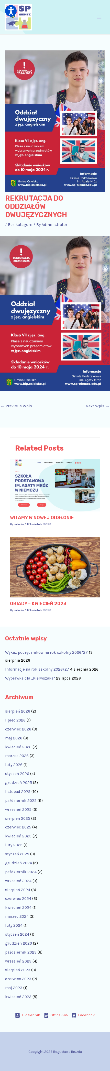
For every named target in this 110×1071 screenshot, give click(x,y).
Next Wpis (97, 406)
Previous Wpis (16, 406)
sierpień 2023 (17, 970)
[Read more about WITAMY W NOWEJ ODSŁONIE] (55, 485)
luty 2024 (14, 925)
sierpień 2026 (17, 711)
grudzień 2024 (18, 863)
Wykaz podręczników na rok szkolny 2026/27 (46, 652)
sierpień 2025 (17, 818)
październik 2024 (21, 872)
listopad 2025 (17, 791)
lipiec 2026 (15, 720)
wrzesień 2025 (18, 809)
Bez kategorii (20, 224)
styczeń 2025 (17, 854)
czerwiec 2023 (18, 979)
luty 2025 (14, 845)
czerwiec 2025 (18, 827)
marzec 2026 (17, 755)
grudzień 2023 (18, 943)
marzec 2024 (17, 916)
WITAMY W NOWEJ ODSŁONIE (42, 517)
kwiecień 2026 (18, 747)
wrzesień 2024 (18, 881)
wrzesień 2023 (18, 961)
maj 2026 (13, 738)
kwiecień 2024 (18, 907)
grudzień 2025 (18, 782)
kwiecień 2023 (18, 996)
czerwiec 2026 (18, 729)
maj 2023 (13, 988)
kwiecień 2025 (18, 836)
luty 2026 (14, 764)
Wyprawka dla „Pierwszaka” (30, 678)
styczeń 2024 (17, 934)
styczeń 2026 (17, 773)
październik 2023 (21, 952)
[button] (11, 11)
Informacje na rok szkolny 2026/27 (37, 669)
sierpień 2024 (17, 890)
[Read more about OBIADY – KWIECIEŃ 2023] (55, 567)
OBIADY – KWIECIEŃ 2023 (38, 603)
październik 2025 (21, 800)
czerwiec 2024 (18, 898)
